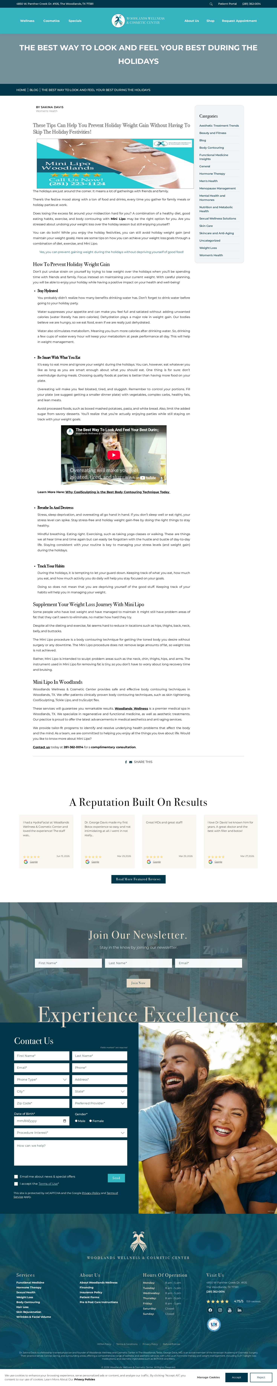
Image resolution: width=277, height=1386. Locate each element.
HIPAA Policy (104, 1344)
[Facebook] (210, 1310)
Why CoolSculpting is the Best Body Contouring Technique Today (117, 492)
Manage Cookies (208, 1377)
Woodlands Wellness (131, 708)
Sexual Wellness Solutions (217, 218)
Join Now (138, 983)
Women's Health (46, 111)
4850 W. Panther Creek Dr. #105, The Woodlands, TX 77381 (54, 3)
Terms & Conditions (126, 1344)
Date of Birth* (24, 1114)
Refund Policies (171, 1344)
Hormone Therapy (212, 173)
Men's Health (208, 181)
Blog (34, 90)
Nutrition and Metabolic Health (216, 209)
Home (21, 90)
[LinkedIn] (239, 1310)
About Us (191, 21)
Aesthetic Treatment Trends (219, 125)
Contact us (41, 747)
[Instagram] (220, 1310)
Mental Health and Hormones (212, 197)
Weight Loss (208, 248)
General (204, 166)
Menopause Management (217, 188)
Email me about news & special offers (47, 1176)
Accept (236, 1377)
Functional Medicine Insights (213, 157)
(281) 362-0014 (251, 3)
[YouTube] (230, 1310)
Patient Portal (227, 3)
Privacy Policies (84, 1379)
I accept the (26, 1184)
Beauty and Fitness (212, 133)
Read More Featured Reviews (138, 879)
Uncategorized (209, 240)
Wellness (27, 21)
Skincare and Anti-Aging (216, 233)
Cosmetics (51, 21)
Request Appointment (239, 21)
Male (81, 1121)
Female (98, 1121)
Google (33, 862)
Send (116, 1178)
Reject (261, 1377)
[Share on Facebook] (126, 762)
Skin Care (206, 226)
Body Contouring (211, 147)
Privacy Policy (91, 1193)
